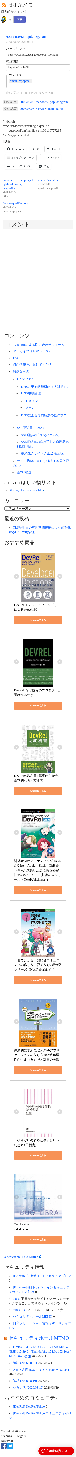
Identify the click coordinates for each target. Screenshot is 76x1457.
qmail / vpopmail (20, 80)
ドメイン (31, 401)
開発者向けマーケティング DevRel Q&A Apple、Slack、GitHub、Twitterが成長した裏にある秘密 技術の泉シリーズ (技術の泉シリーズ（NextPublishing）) (38, 870)
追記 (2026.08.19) (25, 1381)
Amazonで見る (38, 620)
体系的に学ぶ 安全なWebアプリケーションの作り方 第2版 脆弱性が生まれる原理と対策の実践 (37, 1055)
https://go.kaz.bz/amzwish (25, 490)
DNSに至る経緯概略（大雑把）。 (45, 386)
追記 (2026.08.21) (25, 1363)
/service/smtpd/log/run (26, 36)
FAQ (16, 358)
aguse (16, 1298)
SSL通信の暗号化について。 (41, 435)
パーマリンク (16, 49)
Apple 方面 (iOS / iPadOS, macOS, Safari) (41, 1369)
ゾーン (30, 407)
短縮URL (12, 61)
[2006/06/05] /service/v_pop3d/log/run (43, 102)
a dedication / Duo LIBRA (21, 1257)
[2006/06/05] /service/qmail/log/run (41, 108)
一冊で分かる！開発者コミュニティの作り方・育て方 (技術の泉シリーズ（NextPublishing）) (37, 965)
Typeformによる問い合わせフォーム (38, 344)
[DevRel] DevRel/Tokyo (29, 1406)
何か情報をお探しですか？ (32, 364)
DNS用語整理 (31, 393)
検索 (19, 19)
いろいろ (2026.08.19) (28, 1387)
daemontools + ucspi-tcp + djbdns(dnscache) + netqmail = (18, 184)
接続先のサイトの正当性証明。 (43, 453)
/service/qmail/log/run (15, 203)
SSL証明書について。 (33, 427)
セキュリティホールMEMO (32, 1316)
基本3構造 (24, 472)
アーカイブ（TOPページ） (32, 351)
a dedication (21, 1229)
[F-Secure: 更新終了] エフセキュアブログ (42, 1276)
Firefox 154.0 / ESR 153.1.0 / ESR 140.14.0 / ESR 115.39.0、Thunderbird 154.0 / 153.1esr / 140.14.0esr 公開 (40, 1351)
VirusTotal (19, 1310)
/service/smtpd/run (48, 180)
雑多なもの (21, 371)
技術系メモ (20, 5)
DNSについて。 (28, 379)
